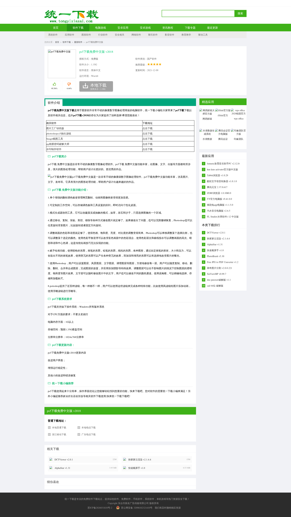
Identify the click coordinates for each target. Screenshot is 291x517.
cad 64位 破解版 (215, 285)
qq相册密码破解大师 (57, 144)
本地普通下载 (59, 427)
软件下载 (78, 27)
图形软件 (86, 34)
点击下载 (147, 128)
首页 (55, 27)
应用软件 (69, 34)
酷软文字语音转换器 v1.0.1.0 (222, 181)
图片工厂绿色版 (55, 128)
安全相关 (119, 34)
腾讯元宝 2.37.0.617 (217, 187)
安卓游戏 (145, 27)
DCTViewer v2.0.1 (64, 459)
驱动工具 (203, 34)
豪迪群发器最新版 (73, 396)
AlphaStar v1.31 (62, 467)
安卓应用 (123, 27)
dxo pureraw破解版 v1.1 (219, 279)
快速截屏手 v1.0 (136, 467)
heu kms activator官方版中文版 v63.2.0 (222, 169)
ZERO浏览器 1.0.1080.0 (219, 193)
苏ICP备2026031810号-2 (100, 507)
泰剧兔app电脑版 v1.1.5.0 (220, 204)
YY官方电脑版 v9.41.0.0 (219, 198)
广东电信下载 (89, 434)
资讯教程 (167, 27)
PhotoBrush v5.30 (215, 256)
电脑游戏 (100, 27)
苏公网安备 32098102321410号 (136, 507)
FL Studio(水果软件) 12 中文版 (223, 216)
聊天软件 (153, 34)
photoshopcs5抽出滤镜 (58, 133)
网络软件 (136, 34)
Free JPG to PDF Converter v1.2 (222, 262)
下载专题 (190, 27)
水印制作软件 (53, 149)
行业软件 (103, 34)
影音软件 (169, 34)
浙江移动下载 (59, 434)
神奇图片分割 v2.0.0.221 (219, 268)
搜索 (240, 13)
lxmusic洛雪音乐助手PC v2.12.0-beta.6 (223, 163)
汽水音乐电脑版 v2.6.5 (218, 210)
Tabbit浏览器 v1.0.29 (217, 175)
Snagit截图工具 (54, 138)
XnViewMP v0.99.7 (216, 273)
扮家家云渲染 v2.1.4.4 (139, 459)
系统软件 (53, 34)
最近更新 (212, 27)
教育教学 (186, 34)
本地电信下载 (89, 427)
